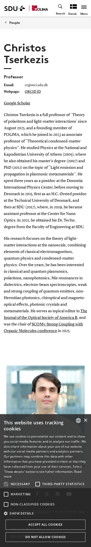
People (14, 22)
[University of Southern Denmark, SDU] (14, 8)
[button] (6, 484)
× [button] (85, 420)
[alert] (45, 480)
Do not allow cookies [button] (45, 537)
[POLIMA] (40, 8)
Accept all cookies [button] (45, 524)
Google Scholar (17, 103)
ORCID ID (33, 92)
